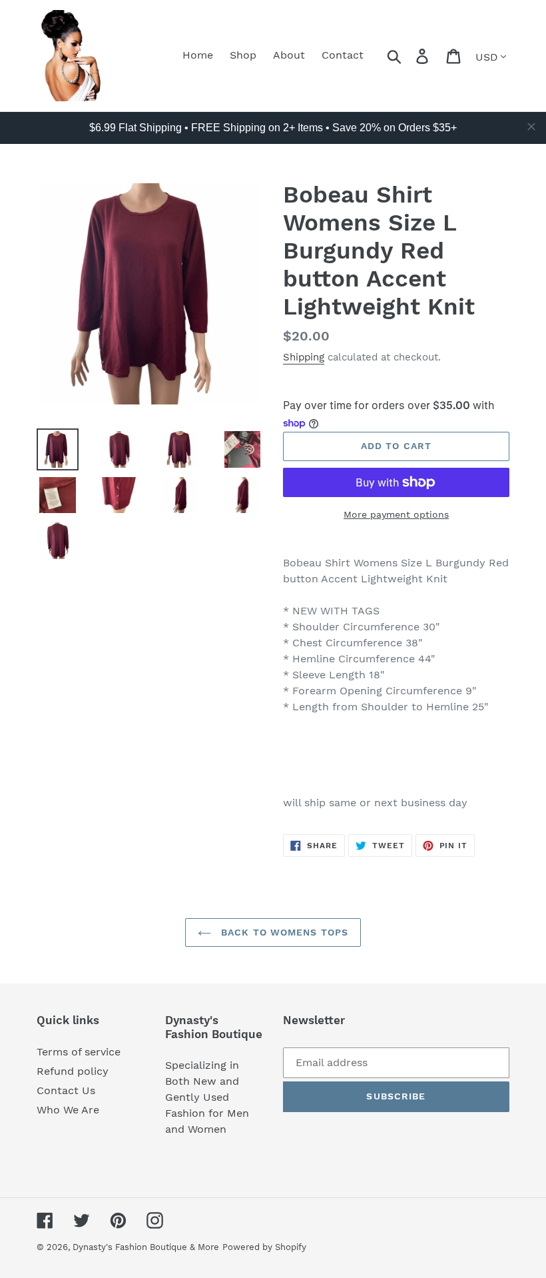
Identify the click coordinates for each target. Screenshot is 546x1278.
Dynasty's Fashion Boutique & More (146, 1247)
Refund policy (73, 1071)
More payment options (396, 514)
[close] (531, 127)
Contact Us (66, 1090)
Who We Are (68, 1109)
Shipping (303, 357)
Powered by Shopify (264, 1247)
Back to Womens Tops (283, 932)
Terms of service (79, 1051)
